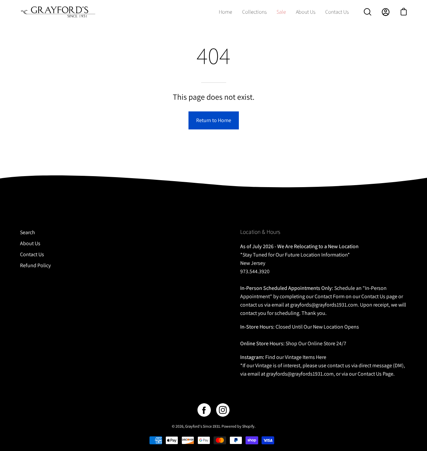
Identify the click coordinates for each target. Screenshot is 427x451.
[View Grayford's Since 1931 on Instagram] (223, 410)
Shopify (248, 426)
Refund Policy (35, 265)
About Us (30, 243)
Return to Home (213, 120)
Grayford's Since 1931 (202, 426)
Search (27, 232)
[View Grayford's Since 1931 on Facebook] (204, 410)
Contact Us (32, 254)
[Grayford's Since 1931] (58, 12)
